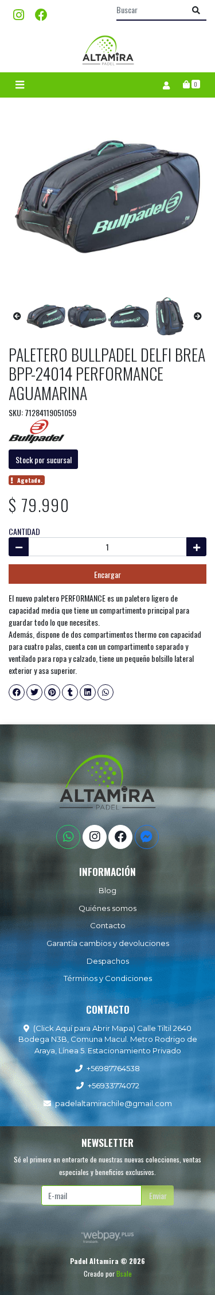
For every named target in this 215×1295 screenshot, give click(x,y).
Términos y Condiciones (108, 978)
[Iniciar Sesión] (166, 85)
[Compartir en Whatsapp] (105, 692)
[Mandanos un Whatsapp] (68, 837)
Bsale (124, 1273)
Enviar (158, 1195)
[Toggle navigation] (19, 85)
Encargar (107, 574)
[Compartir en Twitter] (34, 692)
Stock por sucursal (43, 459)
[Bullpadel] (37, 431)
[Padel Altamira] (107, 50)
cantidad (24, 531)
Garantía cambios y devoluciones (107, 943)
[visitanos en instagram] (19, 14)
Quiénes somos (107, 908)
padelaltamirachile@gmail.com (113, 1103)
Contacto (108, 925)
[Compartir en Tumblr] (70, 692)
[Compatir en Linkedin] (88, 692)
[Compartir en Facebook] (17, 692)
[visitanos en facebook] (41, 14)
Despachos (108, 961)
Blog (107, 890)
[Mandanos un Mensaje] (147, 837)
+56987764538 (113, 1068)
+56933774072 (113, 1085)
